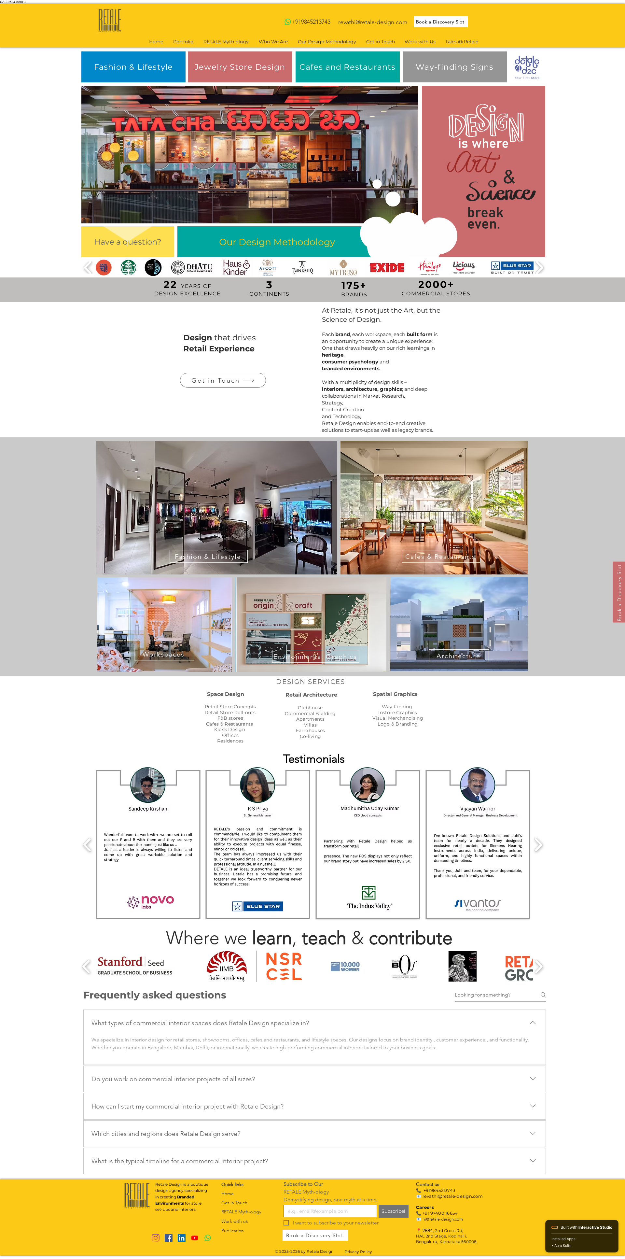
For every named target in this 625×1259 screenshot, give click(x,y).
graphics (391, 389)
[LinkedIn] (182, 1238)
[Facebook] (169, 1238)
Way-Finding (397, 707)
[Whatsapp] (288, 22)
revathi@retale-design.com (372, 22)
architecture (361, 389)
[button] (249, 154)
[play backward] (88, 268)
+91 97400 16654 (440, 1213)
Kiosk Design (229, 729)
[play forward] (539, 268)
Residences (230, 741)
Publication (232, 1231)
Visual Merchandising (397, 718)
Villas (310, 725)
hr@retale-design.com (443, 1219)
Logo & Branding (398, 724)
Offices (230, 735)
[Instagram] (156, 1238)
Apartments (310, 719)
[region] (216, 507)
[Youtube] (195, 1238)
